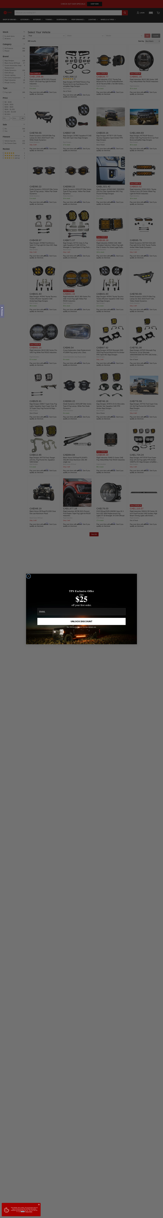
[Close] (39, 1204)
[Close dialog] (28, 576)
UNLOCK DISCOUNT (81, 621)
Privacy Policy (28, 1211)
